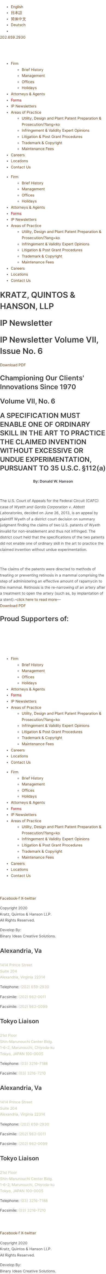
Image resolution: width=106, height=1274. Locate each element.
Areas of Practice (26, 112)
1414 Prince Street (16, 965)
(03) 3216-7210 (32, 1073)
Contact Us (21, 167)
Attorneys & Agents (28, 94)
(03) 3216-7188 (34, 1063)
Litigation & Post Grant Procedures (52, 136)
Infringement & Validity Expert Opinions (55, 130)
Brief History (32, 69)
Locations (19, 161)
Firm (14, 63)
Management (33, 75)
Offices (28, 82)
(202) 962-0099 (33, 1006)
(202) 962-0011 (32, 997)
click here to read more (37, 599)
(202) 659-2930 (34, 987)
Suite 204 (8, 971)
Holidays (29, 88)
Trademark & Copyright (42, 143)
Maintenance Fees (38, 149)
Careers (18, 155)
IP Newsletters (23, 106)
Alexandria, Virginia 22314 (22, 977)
